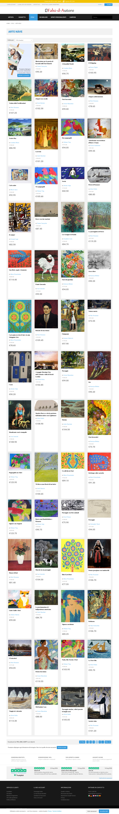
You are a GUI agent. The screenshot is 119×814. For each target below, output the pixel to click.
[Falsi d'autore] (89, 795)
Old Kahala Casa (41, 707)
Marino (64, 420)
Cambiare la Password (40, 795)
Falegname (65, 334)
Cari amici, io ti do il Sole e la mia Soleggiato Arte (19, 336)
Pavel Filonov (67, 517)
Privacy (63, 797)
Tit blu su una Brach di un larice (46, 484)
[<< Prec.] (82, 742)
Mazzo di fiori (13, 573)
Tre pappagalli (40, 187)
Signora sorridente (68, 624)
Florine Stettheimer (95, 145)
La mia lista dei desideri (25, 4)
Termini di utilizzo (56, 811)
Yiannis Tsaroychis (42, 66)
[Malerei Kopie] (91, 795)
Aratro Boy (12, 138)
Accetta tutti (104, 811)
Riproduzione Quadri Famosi (68, 795)
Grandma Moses (68, 68)
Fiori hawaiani (66, 99)
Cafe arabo (12, 185)
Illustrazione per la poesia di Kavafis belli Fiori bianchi (44, 62)
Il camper (12, 235)
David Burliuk (41, 103)
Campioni (73, 17)
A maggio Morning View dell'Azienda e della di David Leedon (44, 374)
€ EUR (99, 4)
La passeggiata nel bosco (96, 231)
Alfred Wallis (93, 189)
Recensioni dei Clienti (66, 793)
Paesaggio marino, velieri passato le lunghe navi (72, 710)
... (102, 742)
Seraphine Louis (68, 239)
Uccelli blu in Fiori (68, 471)
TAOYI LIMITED (92, 791)
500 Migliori (43, 17)
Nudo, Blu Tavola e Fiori (70, 660)
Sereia (64, 181)
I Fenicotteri (13, 658)
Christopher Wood (95, 524)
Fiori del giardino (67, 279)
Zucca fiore (92, 271)
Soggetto (22, 17)
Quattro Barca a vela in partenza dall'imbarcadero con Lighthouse (46, 414)
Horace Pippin (94, 67)
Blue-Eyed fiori (67, 574)
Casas (11, 384)
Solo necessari (92, 811)
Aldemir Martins (15, 614)
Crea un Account (38, 797)
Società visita (93, 721)
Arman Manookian (68, 103)
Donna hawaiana (41, 671)
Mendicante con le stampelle (18, 432)
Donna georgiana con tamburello (99, 570)
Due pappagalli (67, 138)
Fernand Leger (14, 239)
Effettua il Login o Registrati (50, 4)
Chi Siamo (9, 793)
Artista (10, 17)
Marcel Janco (14, 189)
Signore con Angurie (15, 523)
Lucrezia (38, 151)
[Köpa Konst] (98, 795)
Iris (90, 382)
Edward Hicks (41, 379)
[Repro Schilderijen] (95, 795)
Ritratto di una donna (42, 330)
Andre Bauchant (41, 156)
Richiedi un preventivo (23, 75)
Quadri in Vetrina (65, 791)
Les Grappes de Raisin (69, 234)
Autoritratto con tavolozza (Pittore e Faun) (97, 142)
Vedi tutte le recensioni (105, 778)
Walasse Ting (67, 142)
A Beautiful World (68, 64)
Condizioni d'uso (65, 799)
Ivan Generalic (41, 288)
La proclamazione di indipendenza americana (43, 608)
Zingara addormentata (96, 96)
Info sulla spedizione (12, 797)
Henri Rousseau (15, 107)
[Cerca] (110, 17)
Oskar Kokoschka (94, 625)
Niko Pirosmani (94, 315)
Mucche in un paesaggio (43, 570)
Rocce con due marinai (43, 219)
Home (8, 23)
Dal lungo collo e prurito (96, 473)
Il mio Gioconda (41, 284)
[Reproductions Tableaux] (93, 795)
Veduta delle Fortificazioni (17, 103)
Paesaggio (65, 371)
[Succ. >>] (108, 742)
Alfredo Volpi (67, 185)
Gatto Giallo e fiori (15, 610)
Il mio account (11, 4)
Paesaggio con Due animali (70, 513)
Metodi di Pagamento (12, 795)
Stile (32, 17)
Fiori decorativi (93, 437)
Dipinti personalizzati (58, 17)
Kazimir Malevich (68, 338)
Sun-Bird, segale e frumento (18, 270)
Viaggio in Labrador (15, 711)
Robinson (92, 621)
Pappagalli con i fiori (15, 472)
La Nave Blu (93, 660)
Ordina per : (11, 40)
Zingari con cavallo (42, 99)
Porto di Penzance (94, 185)
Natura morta (93, 311)
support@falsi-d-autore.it (94, 793)
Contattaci (36, 4)
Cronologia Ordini (38, 791)
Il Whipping (92, 63)
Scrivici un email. (62, 747)
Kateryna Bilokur (68, 284)
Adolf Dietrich (41, 488)
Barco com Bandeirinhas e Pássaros (44, 520)
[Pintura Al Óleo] (100, 795)
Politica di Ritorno (11, 799)
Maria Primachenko (16, 274)
